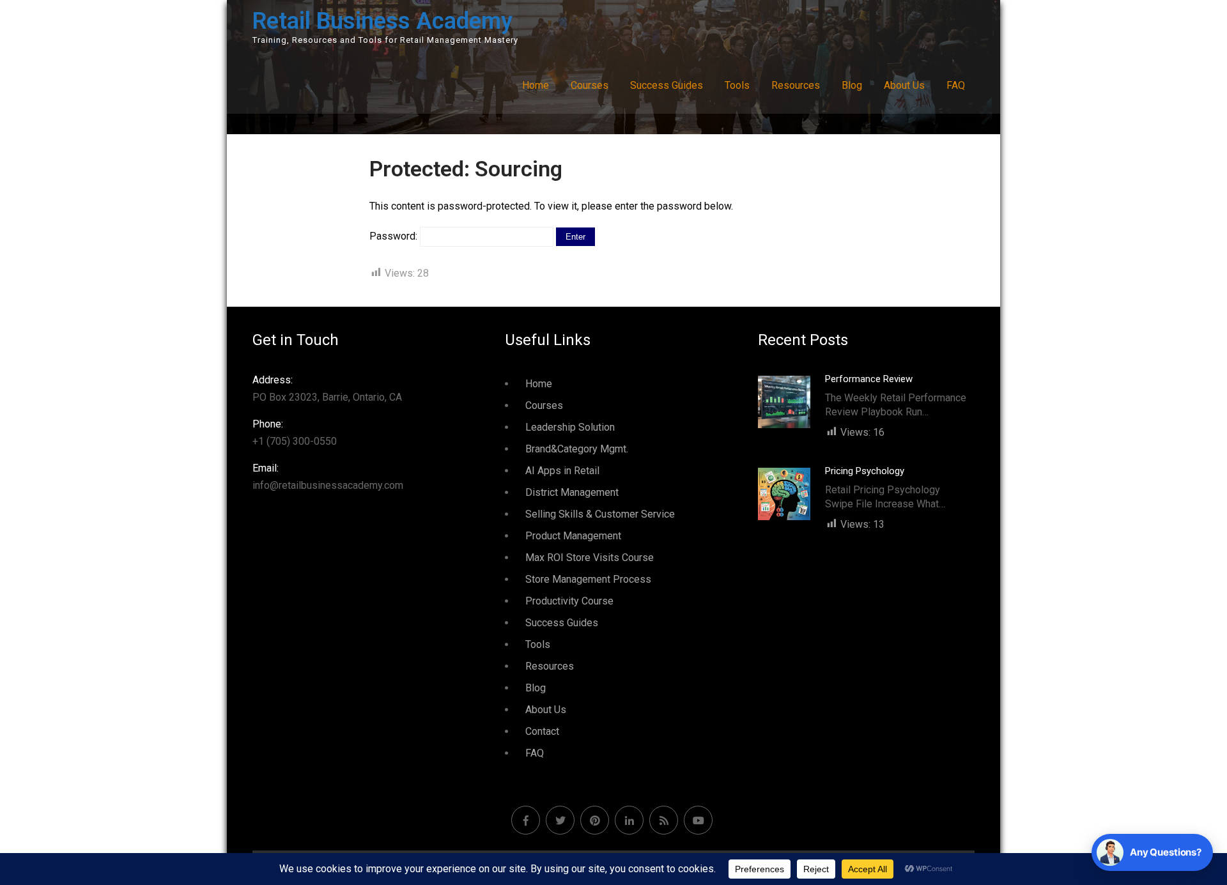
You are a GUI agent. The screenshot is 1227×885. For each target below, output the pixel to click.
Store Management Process (588, 579)
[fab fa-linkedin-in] (629, 820)
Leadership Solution (570, 427)
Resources (795, 85)
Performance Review (869, 379)
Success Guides (666, 85)
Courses (589, 85)
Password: (394, 236)
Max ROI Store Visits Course (589, 557)
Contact (542, 731)
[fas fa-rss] (663, 820)
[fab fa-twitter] (560, 820)
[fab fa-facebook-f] (525, 820)
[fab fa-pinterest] (594, 820)
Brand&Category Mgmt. (576, 449)
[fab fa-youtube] (698, 820)
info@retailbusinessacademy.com (327, 476)
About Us (904, 85)
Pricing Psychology (864, 471)
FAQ (955, 85)
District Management (572, 492)
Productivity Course (569, 601)
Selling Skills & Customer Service (600, 514)
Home (535, 85)
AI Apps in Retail (562, 471)
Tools (737, 85)
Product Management (573, 536)
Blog (852, 85)
